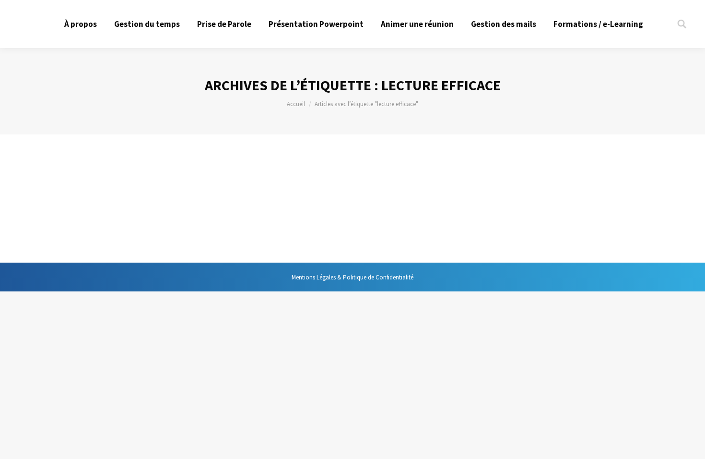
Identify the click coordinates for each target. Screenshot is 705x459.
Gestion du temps (99, 200)
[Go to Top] (689, 443)
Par (160, 200)
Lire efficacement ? (118, 182)
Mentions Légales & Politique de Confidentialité (352, 277)
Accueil (296, 104)
